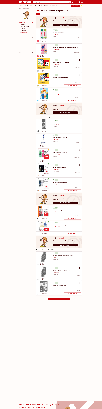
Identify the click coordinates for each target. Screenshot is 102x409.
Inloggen (76, 2)
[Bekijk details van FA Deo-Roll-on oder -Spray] (43, 286)
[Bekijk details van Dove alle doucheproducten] (43, 183)
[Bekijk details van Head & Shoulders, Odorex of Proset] (43, 63)
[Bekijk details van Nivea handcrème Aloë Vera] (43, 139)
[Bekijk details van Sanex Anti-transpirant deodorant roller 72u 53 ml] (43, 48)
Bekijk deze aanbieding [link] (72, 41)
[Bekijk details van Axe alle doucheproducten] (43, 168)
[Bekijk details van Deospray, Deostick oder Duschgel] (43, 271)
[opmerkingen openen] (40, 41)
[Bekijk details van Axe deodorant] (43, 124)
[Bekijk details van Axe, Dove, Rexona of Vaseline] (43, 78)
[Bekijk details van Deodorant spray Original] (43, 34)
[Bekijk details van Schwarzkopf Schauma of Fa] (43, 153)
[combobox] (52, 2)
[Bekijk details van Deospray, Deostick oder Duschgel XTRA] (43, 257)
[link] (20, 8)
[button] (81, 6)
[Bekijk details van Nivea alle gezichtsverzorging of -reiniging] (43, 226)
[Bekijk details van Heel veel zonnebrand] (43, 93)
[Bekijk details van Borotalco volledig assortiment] (43, 211)
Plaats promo (75, 5)
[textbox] (51, 2)
